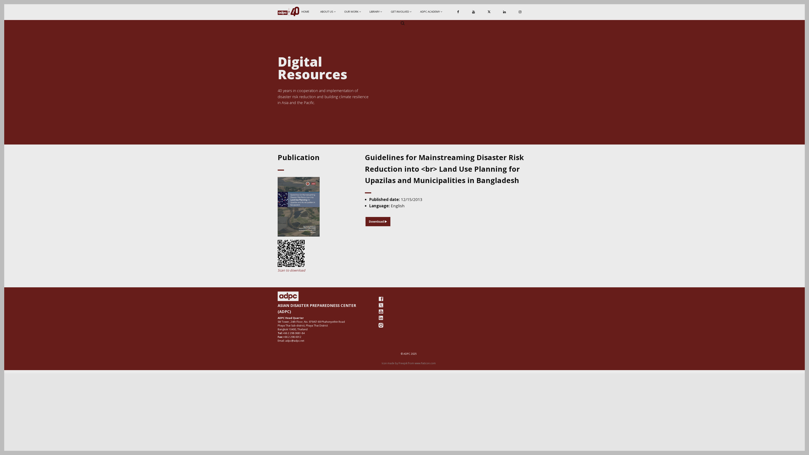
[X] (489, 12)
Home (305, 11)
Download (377, 221)
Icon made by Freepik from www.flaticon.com (409, 363)
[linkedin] (381, 318)
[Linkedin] (504, 12)
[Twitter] (381, 305)
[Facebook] (458, 12)
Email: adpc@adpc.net (291, 341)
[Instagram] (520, 12)
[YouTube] (473, 12)
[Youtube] (381, 311)
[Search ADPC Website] (402, 23)
